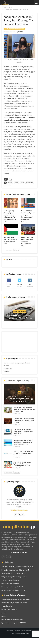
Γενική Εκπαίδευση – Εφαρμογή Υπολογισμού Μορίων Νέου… (19, 316)
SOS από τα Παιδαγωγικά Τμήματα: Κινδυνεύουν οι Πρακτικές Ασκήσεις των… (22, 464)
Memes (4, 616)
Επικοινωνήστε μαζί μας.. (19, 552)
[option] (19, 311)
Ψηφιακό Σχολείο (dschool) (10, 580)
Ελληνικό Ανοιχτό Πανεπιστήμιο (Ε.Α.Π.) (14, 577)
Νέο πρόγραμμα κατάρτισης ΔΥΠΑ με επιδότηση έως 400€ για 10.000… (23, 431)
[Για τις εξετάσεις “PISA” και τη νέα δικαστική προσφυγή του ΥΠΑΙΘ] (28, 229)
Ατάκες (4, 613)
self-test (10, 182)
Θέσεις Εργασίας (7, 606)
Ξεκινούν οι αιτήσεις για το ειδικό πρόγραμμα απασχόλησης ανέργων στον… (24, 409)
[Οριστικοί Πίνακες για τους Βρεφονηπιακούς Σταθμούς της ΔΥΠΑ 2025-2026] (19, 394)
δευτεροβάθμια (29, 182)
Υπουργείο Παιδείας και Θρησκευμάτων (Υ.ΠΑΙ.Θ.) (18, 566)
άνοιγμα (16, 182)
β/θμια (22, 182)
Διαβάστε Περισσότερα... (19, 510)
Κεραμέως (7, 185)
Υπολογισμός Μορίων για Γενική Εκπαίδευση (16, 599)
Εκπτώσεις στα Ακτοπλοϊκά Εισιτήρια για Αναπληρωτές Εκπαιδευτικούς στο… (23, 442)
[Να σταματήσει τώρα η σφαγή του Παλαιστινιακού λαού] (11, 229)
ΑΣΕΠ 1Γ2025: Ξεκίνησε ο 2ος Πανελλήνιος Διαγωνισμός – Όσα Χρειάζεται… (23, 453)
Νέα (5, 207)
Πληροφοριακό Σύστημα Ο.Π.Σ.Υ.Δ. (12, 587)
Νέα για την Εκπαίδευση (9, 609)
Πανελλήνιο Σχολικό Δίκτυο (10, 583)
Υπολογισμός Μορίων (19, 311)
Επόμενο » (7, 371)
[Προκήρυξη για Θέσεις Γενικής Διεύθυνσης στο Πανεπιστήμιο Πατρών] (8, 421)
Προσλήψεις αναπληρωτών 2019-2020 (14, 623)
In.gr (11, 179)
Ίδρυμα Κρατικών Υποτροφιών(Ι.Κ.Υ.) (13, 573)
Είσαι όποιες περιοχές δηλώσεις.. (13, 619)
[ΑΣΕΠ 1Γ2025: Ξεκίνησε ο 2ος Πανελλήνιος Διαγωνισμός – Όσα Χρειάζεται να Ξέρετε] (8, 453)
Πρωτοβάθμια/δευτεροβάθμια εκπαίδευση (14, 28)
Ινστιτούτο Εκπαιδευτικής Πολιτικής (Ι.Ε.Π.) (16, 570)
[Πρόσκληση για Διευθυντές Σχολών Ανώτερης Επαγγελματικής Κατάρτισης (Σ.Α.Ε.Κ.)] (28, 203)
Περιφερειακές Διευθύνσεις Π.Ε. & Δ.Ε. (14, 590)
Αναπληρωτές (24, 633)
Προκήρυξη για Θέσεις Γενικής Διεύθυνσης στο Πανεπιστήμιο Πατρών (24, 420)
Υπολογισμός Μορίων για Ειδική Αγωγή (14, 603)
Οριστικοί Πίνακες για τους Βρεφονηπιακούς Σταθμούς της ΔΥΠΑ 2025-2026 (19, 398)
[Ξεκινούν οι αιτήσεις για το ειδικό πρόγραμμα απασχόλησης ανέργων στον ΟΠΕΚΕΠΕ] (8, 410)
